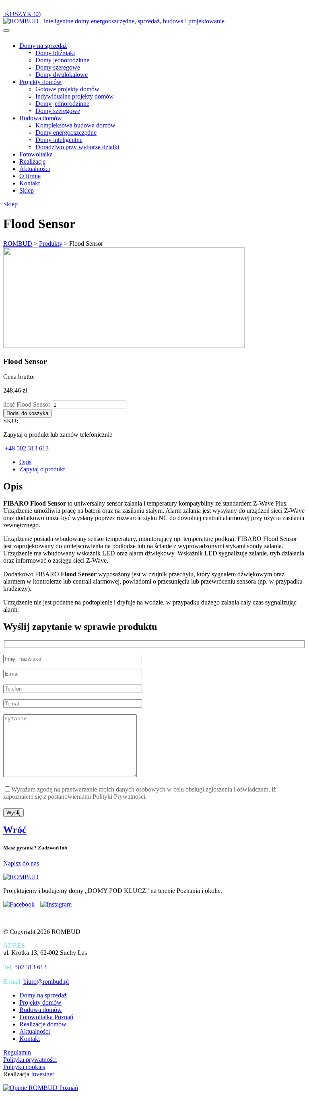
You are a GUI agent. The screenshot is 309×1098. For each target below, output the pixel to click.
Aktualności (34, 168)
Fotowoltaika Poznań (46, 1017)
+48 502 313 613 (26, 448)
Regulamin (17, 1052)
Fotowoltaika (36, 154)
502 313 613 (30, 967)
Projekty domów (40, 81)
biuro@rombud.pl (46, 981)
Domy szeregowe (57, 67)
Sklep (26, 190)
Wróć (15, 830)
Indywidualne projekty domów (74, 96)
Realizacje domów (42, 1024)
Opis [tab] (25, 462)
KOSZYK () (22, 13)
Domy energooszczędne (66, 132)
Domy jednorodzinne (62, 60)
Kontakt (29, 183)
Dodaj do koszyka (27, 413)
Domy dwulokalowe (61, 74)
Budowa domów (40, 118)
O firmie (30, 176)
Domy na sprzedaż (43, 45)
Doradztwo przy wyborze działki (77, 147)
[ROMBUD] (114, 21)
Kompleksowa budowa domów (75, 125)
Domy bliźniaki (55, 52)
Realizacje (32, 161)
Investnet (42, 1074)
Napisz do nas (21, 863)
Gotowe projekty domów (67, 89)
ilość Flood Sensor (26, 404)
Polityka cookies (24, 1066)
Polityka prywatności (30, 1059)
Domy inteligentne (58, 139)
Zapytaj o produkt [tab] (42, 469)
